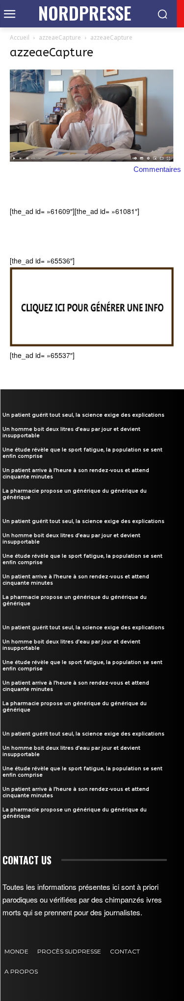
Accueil (19, 37)
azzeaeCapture (60, 37)
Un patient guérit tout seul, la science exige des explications (83, 415)
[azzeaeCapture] (92, 159)
